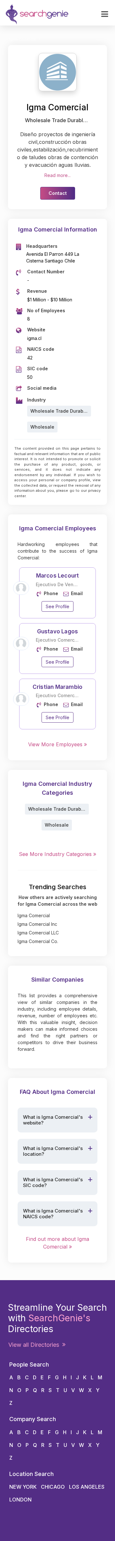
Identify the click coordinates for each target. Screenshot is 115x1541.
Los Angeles (86, 1487)
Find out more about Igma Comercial (57, 1243)
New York (23, 1487)
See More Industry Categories (56, 854)
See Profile (57, 606)
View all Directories (35, 1344)
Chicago (53, 1487)
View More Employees (56, 744)
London (20, 1499)
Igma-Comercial (22, 39)
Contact (58, 193)
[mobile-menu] (104, 14)
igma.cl (34, 338)
